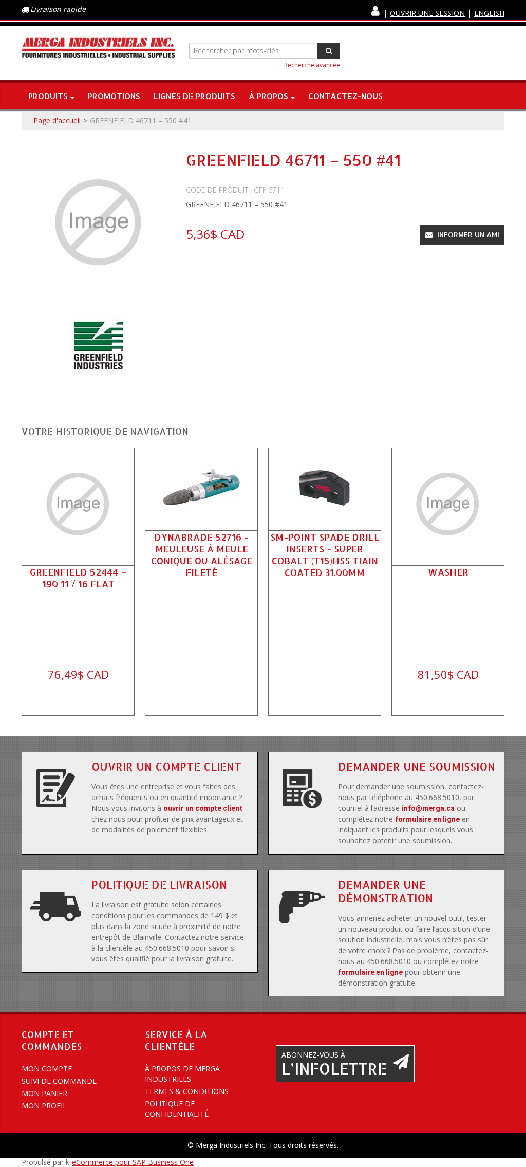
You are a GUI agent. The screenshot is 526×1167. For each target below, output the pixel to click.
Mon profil (44, 1105)
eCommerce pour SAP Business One (133, 1162)
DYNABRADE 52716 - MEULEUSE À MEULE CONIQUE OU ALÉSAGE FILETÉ (201, 555)
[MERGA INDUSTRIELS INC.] (99, 48)
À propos (268, 95)
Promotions (114, 95)
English (489, 13)
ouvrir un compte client (202, 808)
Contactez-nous (345, 95)
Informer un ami (467, 234)
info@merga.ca (428, 808)
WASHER (448, 572)
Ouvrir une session (427, 13)
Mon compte (47, 1068)
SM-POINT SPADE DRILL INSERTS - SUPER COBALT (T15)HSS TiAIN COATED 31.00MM (325, 555)
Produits (48, 95)
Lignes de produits (194, 95)
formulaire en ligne (427, 819)
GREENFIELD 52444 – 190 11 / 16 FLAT (78, 577)
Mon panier (44, 1093)
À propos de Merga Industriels (182, 1074)
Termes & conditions (187, 1091)
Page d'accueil (57, 120)
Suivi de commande (59, 1081)
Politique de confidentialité (177, 1109)
